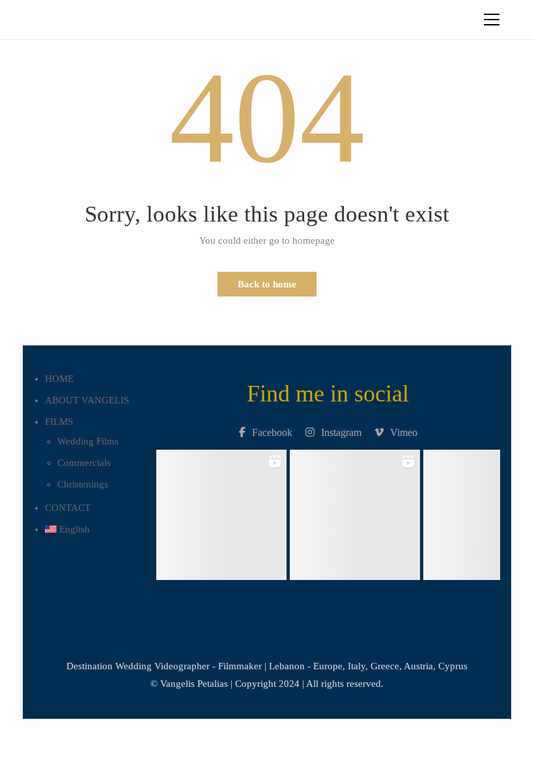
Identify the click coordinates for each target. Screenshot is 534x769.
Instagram (341, 432)
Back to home (267, 284)
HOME (59, 378)
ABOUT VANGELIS (87, 400)
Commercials (84, 462)
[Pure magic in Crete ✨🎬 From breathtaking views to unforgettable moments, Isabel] (221, 511)
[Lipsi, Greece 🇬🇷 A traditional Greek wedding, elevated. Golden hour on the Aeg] (355, 511)
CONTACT (68, 507)
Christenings (82, 484)
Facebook (272, 432)
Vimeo (403, 432)
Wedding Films (88, 441)
